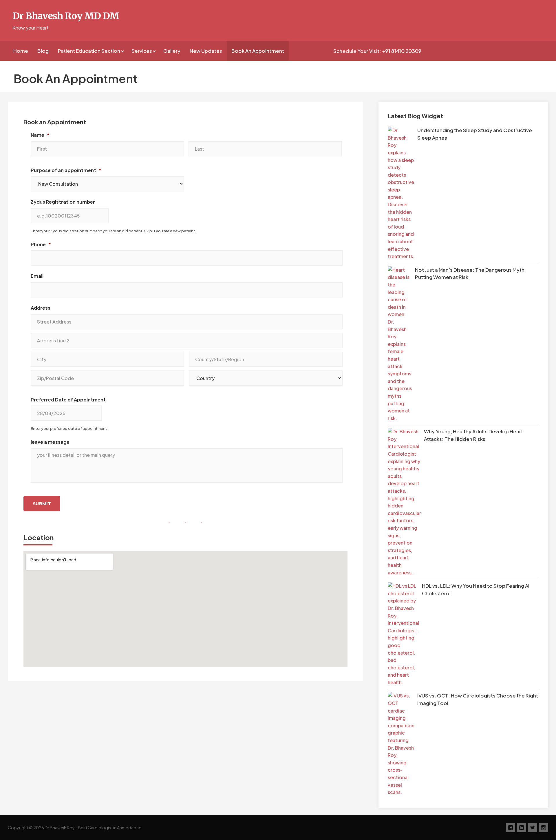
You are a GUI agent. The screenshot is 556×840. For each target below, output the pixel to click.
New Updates (206, 51)
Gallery (171, 51)
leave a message (50, 442)
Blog (43, 51)
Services (141, 51)
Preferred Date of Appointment (68, 400)
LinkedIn (521, 827)
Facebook (510, 827)
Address (40, 308)
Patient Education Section (89, 51)
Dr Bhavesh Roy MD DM (65, 16)
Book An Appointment (257, 51)
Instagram (543, 827)
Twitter (532, 827)
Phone (41, 244)
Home (20, 51)
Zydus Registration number (63, 202)
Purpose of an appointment (66, 170)
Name (40, 135)
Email (37, 276)
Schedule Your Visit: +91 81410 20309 (377, 51)
